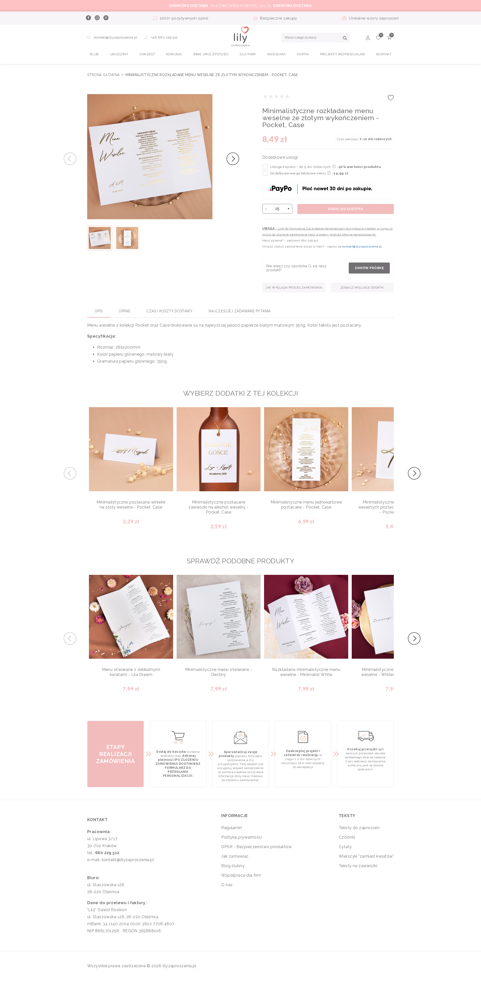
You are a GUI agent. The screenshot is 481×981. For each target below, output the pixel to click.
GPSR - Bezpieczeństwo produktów (256, 846)
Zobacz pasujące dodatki (362, 287)
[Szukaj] (344, 38)
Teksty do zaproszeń (359, 827)
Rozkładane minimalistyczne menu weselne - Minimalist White (306, 672)
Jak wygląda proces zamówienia (293, 287)
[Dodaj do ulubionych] (391, 99)
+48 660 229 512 (164, 37)
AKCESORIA (276, 54)
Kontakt (383, 54)
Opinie (124, 311)
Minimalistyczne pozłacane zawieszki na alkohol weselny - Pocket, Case (218, 507)
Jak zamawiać (235, 856)
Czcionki (347, 837)
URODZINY (119, 54)
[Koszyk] (389, 38)
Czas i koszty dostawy (169, 311)
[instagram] (97, 18)
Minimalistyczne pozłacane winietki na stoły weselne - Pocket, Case (130, 505)
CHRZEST (147, 54)
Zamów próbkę (369, 268)
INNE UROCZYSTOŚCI (211, 54)
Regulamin (231, 827)
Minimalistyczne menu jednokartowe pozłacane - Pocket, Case (306, 505)
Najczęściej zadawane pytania (240, 311)
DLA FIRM (248, 54)
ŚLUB (94, 54)
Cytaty (345, 846)
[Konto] (368, 38)
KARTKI (303, 54)
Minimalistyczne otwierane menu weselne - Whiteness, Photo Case (393, 672)
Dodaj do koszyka (345, 209)
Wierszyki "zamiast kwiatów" (366, 856)
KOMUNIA (174, 54)
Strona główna (104, 75)
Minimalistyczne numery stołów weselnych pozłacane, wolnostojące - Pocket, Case (393, 507)
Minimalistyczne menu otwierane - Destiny (218, 672)
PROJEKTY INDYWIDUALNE (342, 54)
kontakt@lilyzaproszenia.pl (115, 37)
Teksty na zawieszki (358, 865)
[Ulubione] (378, 38)
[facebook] (88, 18)
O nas (226, 884)
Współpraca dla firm (241, 875)
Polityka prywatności (241, 837)
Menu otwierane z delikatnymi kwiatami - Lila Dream (131, 672)
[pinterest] (105, 18)
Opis (99, 311)
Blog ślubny (233, 865)
